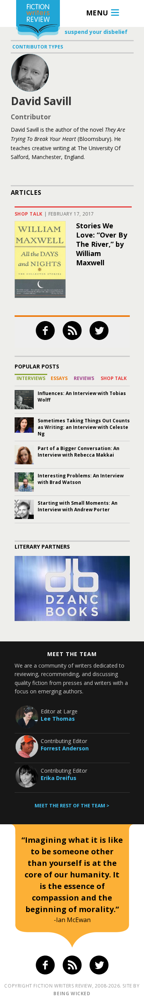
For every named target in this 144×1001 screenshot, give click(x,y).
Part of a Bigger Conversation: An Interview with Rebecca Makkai (78, 451)
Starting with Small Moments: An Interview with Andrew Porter (78, 506)
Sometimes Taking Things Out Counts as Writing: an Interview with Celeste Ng (84, 427)
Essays (59, 378)
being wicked (71, 993)
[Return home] (38, 21)
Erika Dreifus (58, 778)
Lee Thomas (58, 718)
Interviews (31, 378)
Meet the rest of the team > (72, 805)
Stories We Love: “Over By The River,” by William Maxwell (101, 244)
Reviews (84, 378)
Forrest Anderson (65, 748)
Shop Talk (29, 214)
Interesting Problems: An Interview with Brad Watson (81, 478)
